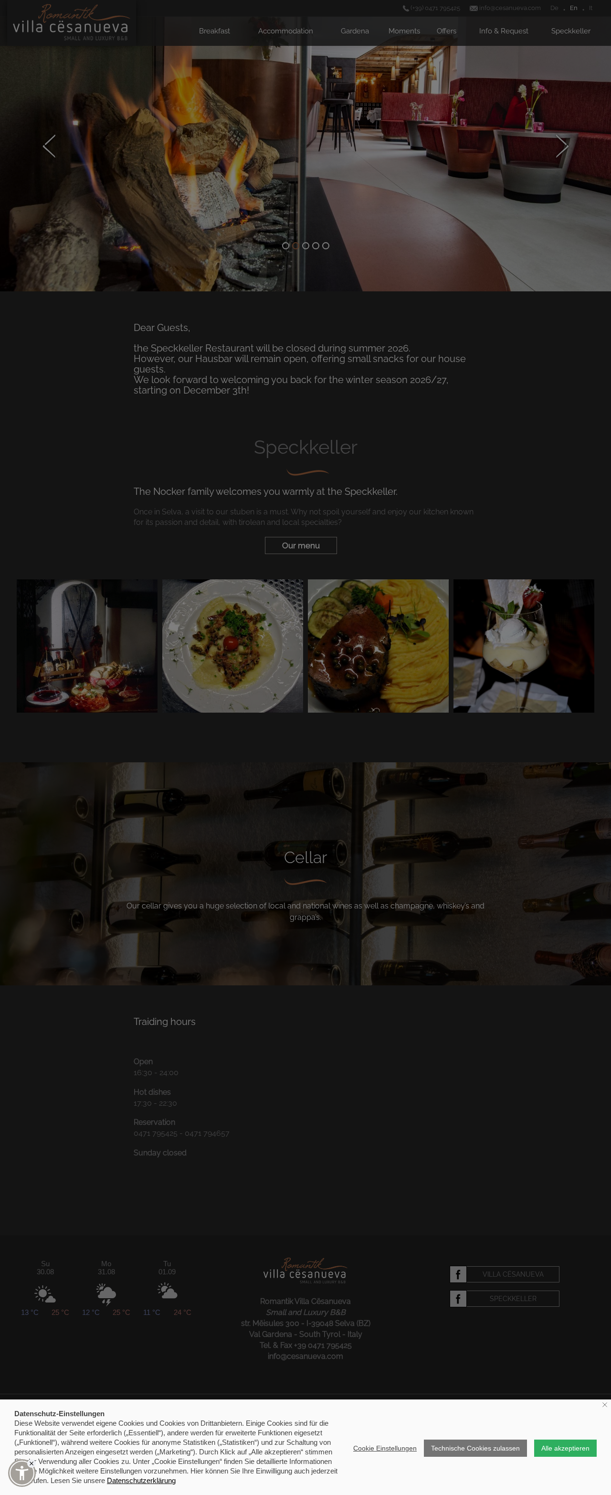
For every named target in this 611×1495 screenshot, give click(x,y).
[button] (22, 1473)
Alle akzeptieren (565, 1448)
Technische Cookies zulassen (475, 1448)
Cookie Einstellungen (385, 1448)
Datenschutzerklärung (141, 1480)
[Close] (31, 1463)
